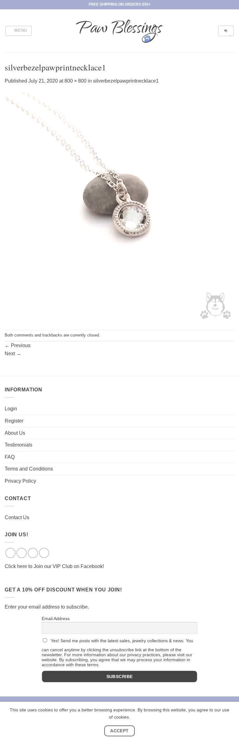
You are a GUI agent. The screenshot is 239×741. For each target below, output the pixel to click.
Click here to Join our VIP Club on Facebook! (54, 566)
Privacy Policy (20, 481)
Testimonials (18, 444)
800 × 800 (75, 81)
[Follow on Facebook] (10, 553)
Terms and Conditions (29, 468)
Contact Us (17, 517)
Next (13, 353)
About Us (15, 433)
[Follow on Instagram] (21, 553)
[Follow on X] (33, 553)
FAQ (10, 457)
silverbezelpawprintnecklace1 (126, 81)
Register (14, 420)
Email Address (56, 618)
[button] (18, 31)
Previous (17, 345)
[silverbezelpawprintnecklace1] (119, 207)
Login (11, 408)
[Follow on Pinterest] (44, 553)
